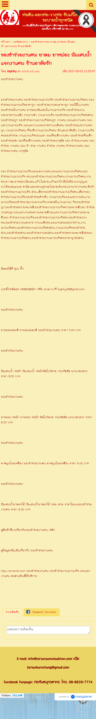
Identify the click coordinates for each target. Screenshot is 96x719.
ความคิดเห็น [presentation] (12, 612)
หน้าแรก (5, 42)
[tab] (12, 612)
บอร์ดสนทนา (20, 42)
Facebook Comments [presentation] (44, 612)
